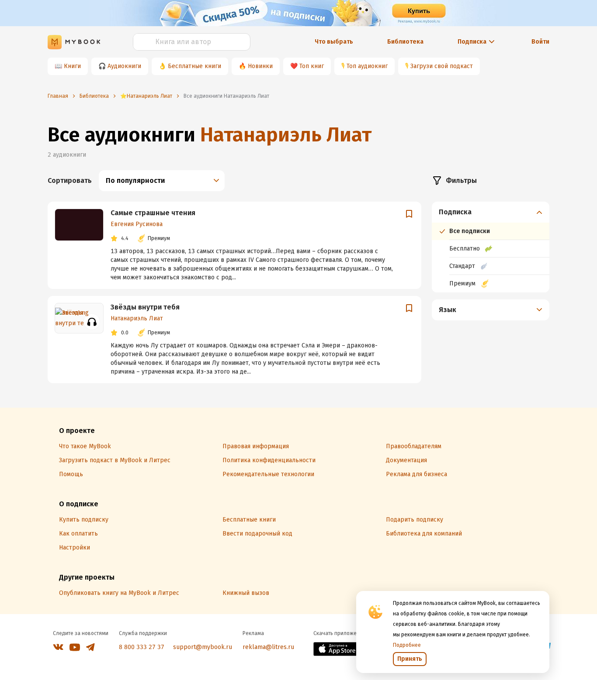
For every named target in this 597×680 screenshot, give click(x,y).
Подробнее (407, 645)
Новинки (260, 66)
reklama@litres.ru (268, 647)
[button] (491, 212)
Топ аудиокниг (367, 66)
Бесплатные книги (194, 66)
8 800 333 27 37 (141, 647)
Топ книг (311, 66)
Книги (72, 66)
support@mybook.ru (202, 647)
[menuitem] (490, 247)
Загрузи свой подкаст (441, 66)
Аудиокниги (124, 66)
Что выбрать (334, 41)
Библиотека (405, 41)
